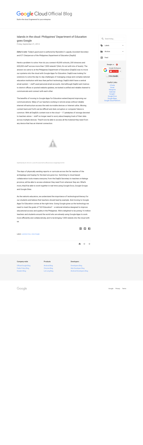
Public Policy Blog (23, 268)
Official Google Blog (23, 265)
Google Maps (112, 98)
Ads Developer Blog (77, 268)
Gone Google (36, 234)
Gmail (112, 87)
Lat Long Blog (48, 271)
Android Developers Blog (79, 271)
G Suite (112, 85)
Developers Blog (76, 265)
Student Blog (21, 271)
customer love (26, 234)
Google (111, 288)
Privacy (118, 288)
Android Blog (48, 265)
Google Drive (112, 96)
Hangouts (112, 89)
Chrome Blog (48, 268)
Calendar (112, 92)
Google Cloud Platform (112, 100)
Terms (124, 288)
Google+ (112, 94)
